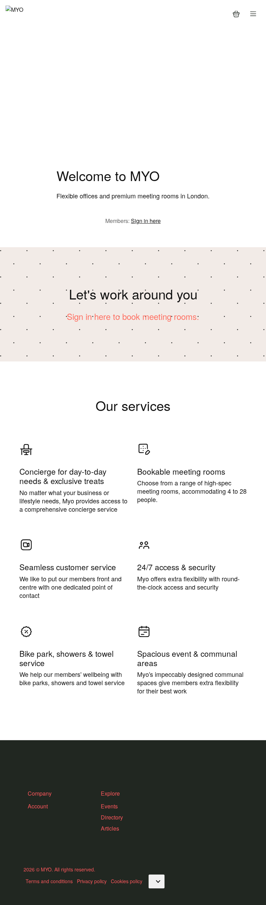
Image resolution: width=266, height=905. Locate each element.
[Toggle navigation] (253, 13)
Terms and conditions (49, 881)
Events (109, 806)
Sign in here (146, 221)
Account (38, 806)
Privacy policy (92, 881)
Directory (112, 817)
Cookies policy (126, 881)
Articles (110, 828)
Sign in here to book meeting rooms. (133, 316)
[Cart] (236, 14)
